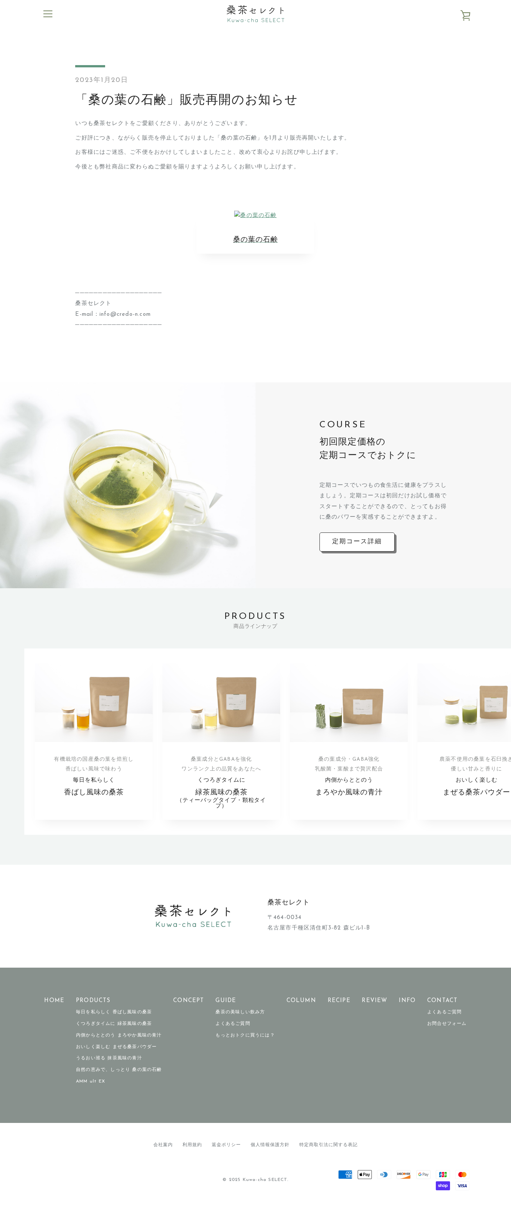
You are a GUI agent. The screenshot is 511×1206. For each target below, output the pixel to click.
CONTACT (442, 1001)
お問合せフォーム (447, 1024)
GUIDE (225, 1001)
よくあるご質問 (232, 1024)
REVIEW (374, 1001)
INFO (407, 1001)
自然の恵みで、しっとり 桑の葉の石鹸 (119, 1070)
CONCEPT (188, 1001)
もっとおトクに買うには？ (245, 1035)
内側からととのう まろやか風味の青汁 (119, 1035)
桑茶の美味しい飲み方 (240, 1012)
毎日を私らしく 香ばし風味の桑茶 (114, 1012)
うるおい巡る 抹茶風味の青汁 (109, 1058)
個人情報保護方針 (270, 1145)
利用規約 (192, 1145)
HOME (54, 1001)
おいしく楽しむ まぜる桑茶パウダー (116, 1047)
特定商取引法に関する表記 (328, 1145)
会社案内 (163, 1145)
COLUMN (301, 1001)
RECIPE (339, 1001)
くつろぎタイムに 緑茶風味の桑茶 (114, 1024)
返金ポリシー (226, 1145)
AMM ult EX (90, 1081)
